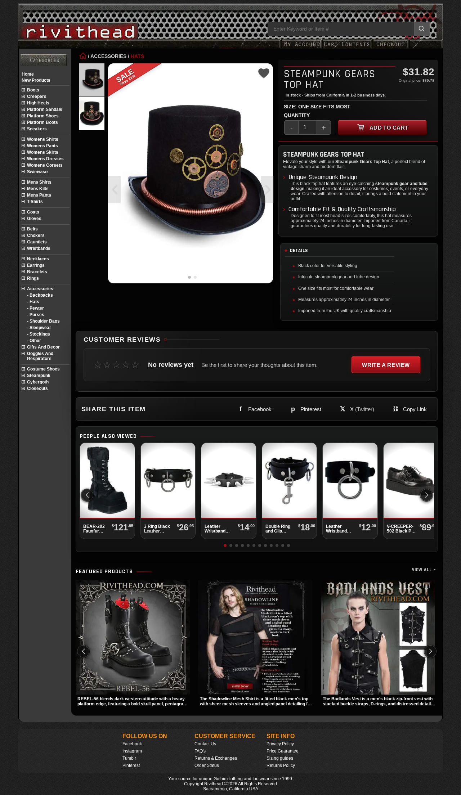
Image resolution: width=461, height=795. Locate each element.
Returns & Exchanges (215, 758)
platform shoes (43, 115)
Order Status (206, 765)
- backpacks (40, 295)
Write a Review (386, 365)
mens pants (39, 195)
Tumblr (129, 758)
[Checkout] (390, 47)
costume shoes (43, 369)
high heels (38, 102)
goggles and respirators (40, 356)
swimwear (37, 171)
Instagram (132, 751)
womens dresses (45, 158)
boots (33, 90)
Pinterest (131, 765)
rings (33, 278)
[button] (267, 189)
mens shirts (39, 182)
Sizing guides (280, 758)
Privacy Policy (280, 743)
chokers (36, 235)
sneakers (37, 128)
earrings (36, 265)
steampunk (38, 375)
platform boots (42, 122)
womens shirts (42, 139)
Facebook (132, 743)
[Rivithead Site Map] (44, 60)
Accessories (108, 56)
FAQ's (200, 751)
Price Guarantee (283, 751)
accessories (40, 288)
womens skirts (42, 152)
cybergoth (38, 382)
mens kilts (38, 188)
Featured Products (104, 572)
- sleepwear (39, 327)
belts (32, 229)
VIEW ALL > (424, 569)
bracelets (37, 271)
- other (34, 340)
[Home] (82, 56)
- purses (35, 314)
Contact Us (205, 743)
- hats (33, 301)
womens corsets (45, 165)
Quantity (297, 115)
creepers (36, 96)
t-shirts (35, 201)
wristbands (38, 248)
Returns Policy (281, 765)
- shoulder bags (43, 321)
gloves (34, 218)
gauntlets (37, 241)
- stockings (38, 334)
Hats (137, 56)
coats (33, 212)
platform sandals (44, 109)
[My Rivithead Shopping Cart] (347, 47)
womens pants (42, 145)
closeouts (37, 388)
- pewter (35, 308)
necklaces (38, 258)
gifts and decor (43, 347)
